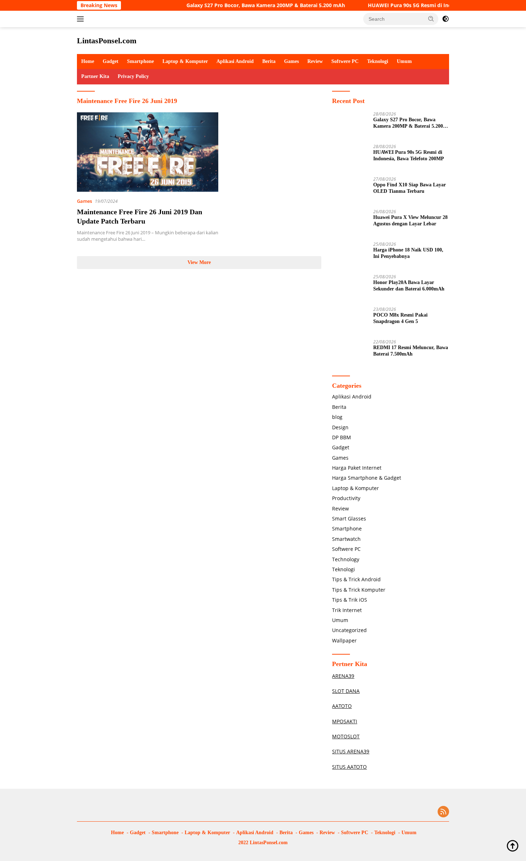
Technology (345, 559)
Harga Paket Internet (356, 467)
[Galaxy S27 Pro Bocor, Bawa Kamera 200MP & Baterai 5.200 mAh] (350, 125)
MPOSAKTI (344, 721)
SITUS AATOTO (349, 766)
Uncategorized (349, 630)
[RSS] (443, 812)
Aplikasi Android (235, 61)
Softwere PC (345, 61)
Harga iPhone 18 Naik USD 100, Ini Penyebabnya (408, 253)
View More (199, 262)
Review (315, 61)
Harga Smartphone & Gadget (366, 477)
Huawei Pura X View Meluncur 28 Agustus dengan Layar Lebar (410, 220)
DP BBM (341, 437)
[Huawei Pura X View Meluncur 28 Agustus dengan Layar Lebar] (350, 222)
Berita (269, 61)
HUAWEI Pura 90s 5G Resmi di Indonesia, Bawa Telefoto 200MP (428, 5)
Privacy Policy (133, 76)
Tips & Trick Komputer (358, 589)
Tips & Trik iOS (349, 599)
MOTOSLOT (346, 736)
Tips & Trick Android (356, 579)
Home (87, 61)
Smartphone (140, 61)
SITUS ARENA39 (350, 751)
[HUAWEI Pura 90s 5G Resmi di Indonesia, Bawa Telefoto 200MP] (350, 157)
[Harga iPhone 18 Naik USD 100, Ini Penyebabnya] (350, 255)
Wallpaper (344, 640)
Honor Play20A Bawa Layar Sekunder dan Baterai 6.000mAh (408, 286)
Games (291, 61)
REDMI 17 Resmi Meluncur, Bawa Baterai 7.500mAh (410, 351)
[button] (431, 18)
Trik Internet (347, 610)
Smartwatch (346, 538)
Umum (404, 61)
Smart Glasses (349, 518)
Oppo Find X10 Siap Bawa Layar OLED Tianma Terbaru (409, 188)
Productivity (346, 498)
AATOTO (342, 706)
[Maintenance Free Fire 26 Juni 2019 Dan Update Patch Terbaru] (147, 152)
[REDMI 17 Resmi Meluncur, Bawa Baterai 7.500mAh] (350, 352)
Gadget (110, 61)
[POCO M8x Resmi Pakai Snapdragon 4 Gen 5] (350, 320)
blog (337, 417)
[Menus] (82, 19)
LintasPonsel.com (106, 40)
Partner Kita (95, 76)
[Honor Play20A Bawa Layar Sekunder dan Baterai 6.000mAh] (350, 287)
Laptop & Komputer (185, 61)
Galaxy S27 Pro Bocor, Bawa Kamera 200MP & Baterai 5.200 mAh (248, 5)
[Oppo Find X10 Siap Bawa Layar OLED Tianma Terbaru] (350, 190)
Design (340, 427)
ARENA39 (343, 675)
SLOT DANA (346, 691)
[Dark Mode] (445, 19)
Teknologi (377, 61)
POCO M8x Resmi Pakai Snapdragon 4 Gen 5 (400, 318)
